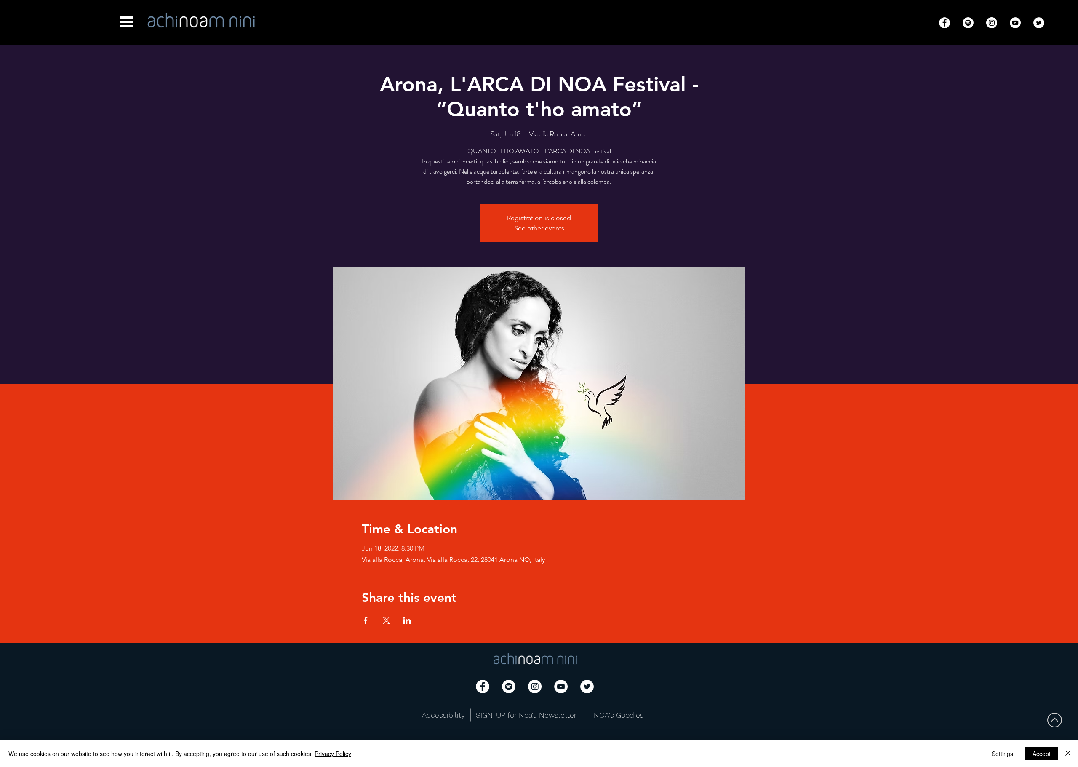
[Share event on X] (386, 620)
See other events (539, 228)
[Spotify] (968, 22)
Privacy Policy (333, 753)
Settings (1002, 753)
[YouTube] (1015, 22)
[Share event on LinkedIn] (407, 620)
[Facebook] (944, 22)
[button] (126, 21)
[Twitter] (1038, 22)
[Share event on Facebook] (366, 620)
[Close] (1068, 753)
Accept (1042, 753)
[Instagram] (991, 22)
